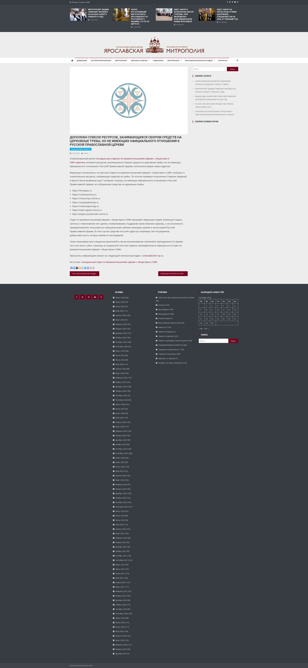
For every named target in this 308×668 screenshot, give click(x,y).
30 (212, 323)
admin (86, 153)
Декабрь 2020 (121, 600)
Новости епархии (165, 332)
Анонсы (161, 305)
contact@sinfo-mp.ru (152, 255)
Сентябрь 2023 (122, 453)
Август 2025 (120, 351)
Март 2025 (120, 373)
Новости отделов (165, 336)
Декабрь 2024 (121, 386)
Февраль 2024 (121, 431)
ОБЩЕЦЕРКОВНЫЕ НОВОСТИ (80, 149)
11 (224, 310)
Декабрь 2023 (121, 440)
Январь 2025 (121, 382)
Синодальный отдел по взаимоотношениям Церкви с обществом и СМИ (119, 262)
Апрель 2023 (121, 475)
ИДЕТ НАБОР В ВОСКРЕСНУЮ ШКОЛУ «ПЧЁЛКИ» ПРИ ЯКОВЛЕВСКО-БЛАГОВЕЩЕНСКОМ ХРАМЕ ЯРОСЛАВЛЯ (184, 15)
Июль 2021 (120, 569)
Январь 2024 (121, 435)
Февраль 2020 (121, 645)
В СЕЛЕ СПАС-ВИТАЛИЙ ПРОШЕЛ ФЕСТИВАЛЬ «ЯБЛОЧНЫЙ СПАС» (214, 105)
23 (212, 319)
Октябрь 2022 (121, 502)
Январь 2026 (121, 329)
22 (207, 319)
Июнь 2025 (120, 360)
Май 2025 (119, 364)
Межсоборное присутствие (169, 323)
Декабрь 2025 (121, 333)
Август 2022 (120, 511)
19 (229, 314)
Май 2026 (119, 311)
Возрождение (164, 314)
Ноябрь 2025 (121, 337)
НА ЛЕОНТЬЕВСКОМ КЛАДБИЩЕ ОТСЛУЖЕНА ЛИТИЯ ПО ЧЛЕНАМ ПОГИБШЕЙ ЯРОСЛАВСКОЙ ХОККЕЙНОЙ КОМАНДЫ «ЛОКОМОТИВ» (86, 273)
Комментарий (164, 318)
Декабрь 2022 (121, 493)
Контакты (222, 60)
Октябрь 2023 (121, 449)
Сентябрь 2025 (122, 346)
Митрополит (121, 60)
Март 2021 (120, 587)
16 (212, 314)
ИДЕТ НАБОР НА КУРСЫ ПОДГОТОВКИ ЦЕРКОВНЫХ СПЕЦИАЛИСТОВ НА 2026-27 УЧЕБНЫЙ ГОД (227, 14)
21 (201, 319)
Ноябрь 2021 (121, 551)
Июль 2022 (120, 516)
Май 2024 (119, 418)
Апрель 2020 (121, 636)
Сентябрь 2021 (122, 560)
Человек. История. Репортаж (170, 363)
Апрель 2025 (121, 369)
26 (229, 319)
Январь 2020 (121, 649)
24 (218, 319)
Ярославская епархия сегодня (198, 60)
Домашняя (82, 60)
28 (201, 323)
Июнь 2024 (120, 413)
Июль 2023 (120, 462)
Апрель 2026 (121, 315)
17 (218, 314)
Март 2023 (120, 480)
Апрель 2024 (121, 422)
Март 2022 (120, 533)
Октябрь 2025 (121, 342)
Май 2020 (119, 631)
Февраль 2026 (121, 324)
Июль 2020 (120, 622)
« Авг (201, 328)
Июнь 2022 (120, 520)
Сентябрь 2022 (122, 507)
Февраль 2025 (121, 378)
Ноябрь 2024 (121, 391)
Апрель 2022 (121, 529)
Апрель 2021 (121, 582)
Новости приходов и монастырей (172, 340)
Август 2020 (120, 618)
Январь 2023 (121, 489)
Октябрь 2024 (121, 395)
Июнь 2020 (120, 627)
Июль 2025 (120, 355)
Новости (161, 327)
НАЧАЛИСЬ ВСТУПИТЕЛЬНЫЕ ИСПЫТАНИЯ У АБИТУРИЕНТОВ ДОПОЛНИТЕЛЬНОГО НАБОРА (214, 113)
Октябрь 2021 (121, 556)
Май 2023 (119, 471)
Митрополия (173, 60)
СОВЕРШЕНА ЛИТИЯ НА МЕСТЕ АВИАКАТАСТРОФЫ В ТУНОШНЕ (174, 273)
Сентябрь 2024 (122, 400)
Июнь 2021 (120, 573)
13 (235, 310)
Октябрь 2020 (121, 609)
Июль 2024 (120, 409)
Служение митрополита (168, 349)
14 (201, 314)
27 (235, 319)
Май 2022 (119, 524)
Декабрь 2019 (121, 653)
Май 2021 (119, 578)
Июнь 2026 (120, 306)
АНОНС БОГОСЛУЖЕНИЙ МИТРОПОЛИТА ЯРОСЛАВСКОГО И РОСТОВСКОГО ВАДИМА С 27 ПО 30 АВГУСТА (140, 16)
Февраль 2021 (121, 591)
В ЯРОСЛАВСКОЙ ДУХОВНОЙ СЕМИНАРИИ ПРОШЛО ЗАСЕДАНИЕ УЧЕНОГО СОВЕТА (213, 82)
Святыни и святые (139, 60)
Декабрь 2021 (121, 547)
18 (224, 314)
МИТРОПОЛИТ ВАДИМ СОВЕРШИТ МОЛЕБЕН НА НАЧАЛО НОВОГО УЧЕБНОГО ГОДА (98, 13)
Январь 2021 (121, 596)
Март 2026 (120, 320)
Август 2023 (120, 458)
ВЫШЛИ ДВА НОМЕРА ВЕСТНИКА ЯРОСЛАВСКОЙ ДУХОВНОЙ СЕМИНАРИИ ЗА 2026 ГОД (215, 98)
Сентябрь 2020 (122, 613)
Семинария (158, 60)
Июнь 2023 (120, 467)
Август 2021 (120, 564)
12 (229, 310)
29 (207, 323)
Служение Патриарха (167, 354)
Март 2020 (120, 640)
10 (218, 310)
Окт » (206, 328)
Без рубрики (163, 309)
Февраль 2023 (121, 484)
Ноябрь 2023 (121, 444)
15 (207, 314)
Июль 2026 (120, 302)
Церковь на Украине (167, 358)
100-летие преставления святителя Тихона (176, 297)
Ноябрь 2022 (121, 498)
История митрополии (101, 60)
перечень (80, 162)
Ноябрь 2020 (121, 605)
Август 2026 (120, 297)
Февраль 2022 (121, 538)
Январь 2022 (121, 542)
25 (224, 319)
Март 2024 (120, 426)
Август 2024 (120, 404)
